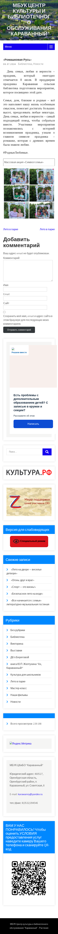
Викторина (16, 643)
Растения (43, 928)
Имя (5, 285)
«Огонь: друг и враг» (22, 580)
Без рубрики (17, 630)
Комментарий (11, 258)
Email (6, 294)
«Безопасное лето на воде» (27, 593)
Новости (38, 64)
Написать (33, 423)
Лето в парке (10, 229)
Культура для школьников (25, 674)
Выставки (16, 650)
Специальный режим (32, 541)
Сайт (6, 303)
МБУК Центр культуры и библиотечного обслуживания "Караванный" (29, 19)
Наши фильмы (19, 695)
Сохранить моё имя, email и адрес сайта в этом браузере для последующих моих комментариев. (28, 320)
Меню (8, 46)
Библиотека (25, 64)
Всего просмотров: (21, 723)
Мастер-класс (18, 688)
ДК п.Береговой (19, 657)
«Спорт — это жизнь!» (23, 587)
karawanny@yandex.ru (30, 794)
